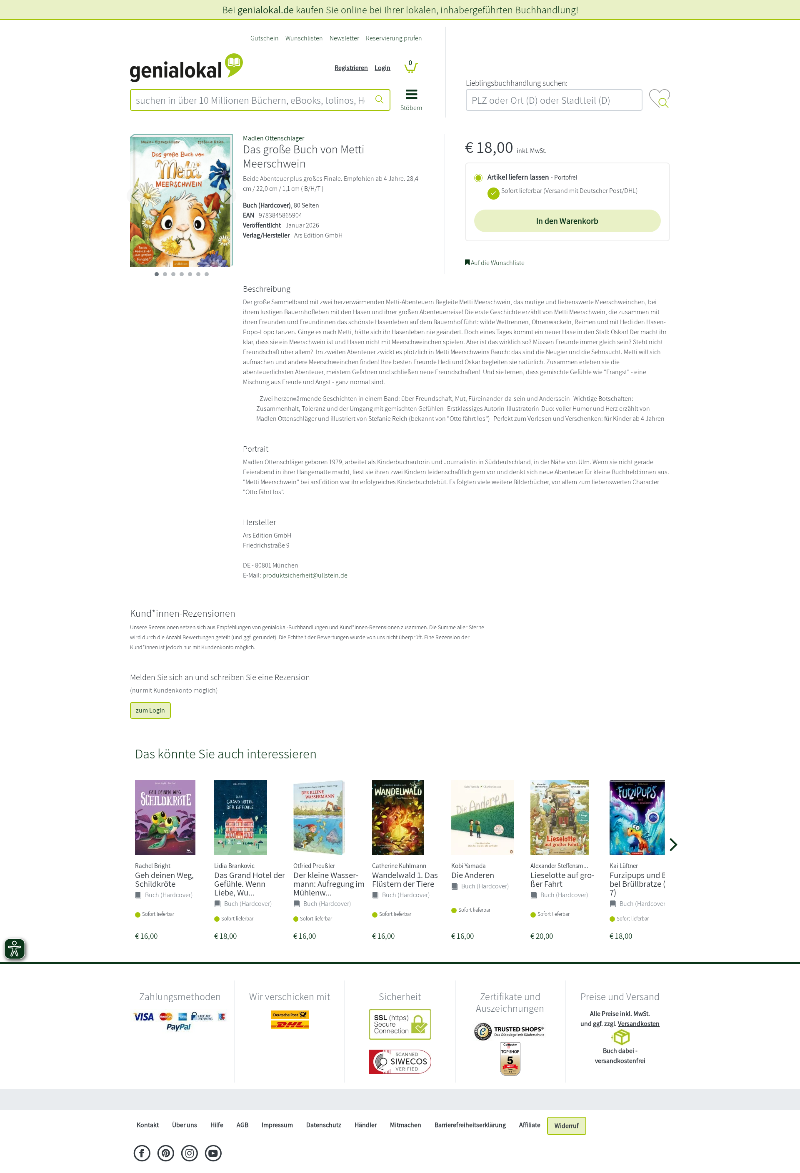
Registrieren (351, 67)
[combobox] (250, 100)
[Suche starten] (380, 100)
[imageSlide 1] (165, 274)
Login (382, 67)
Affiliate (529, 1124)
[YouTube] (213, 1154)
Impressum (277, 1124)
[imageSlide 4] (190, 274)
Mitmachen (405, 1124)
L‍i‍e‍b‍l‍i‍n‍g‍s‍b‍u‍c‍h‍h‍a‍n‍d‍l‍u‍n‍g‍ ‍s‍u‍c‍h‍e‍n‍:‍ (517, 83)
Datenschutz (323, 1124)
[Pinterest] (166, 1154)
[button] (411, 103)
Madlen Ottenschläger (273, 138)
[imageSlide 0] (157, 274)
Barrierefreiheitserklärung (470, 1124)
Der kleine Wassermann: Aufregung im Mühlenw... (329, 883)
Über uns (184, 1124)
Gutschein (264, 38)
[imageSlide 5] (198, 274)
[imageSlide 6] (207, 274)
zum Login (150, 710)
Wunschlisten (304, 38)
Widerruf (567, 1125)
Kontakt (148, 1124)
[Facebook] (142, 1154)
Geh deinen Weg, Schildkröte (164, 879)
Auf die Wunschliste (497, 262)
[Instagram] (189, 1154)
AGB (242, 1124)
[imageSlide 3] (182, 274)
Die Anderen (472, 874)
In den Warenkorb (567, 220)
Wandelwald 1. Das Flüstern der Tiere (405, 879)
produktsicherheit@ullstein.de (305, 575)
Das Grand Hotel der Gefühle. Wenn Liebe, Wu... (249, 883)
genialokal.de (266, 9)
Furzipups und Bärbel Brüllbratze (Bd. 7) (643, 883)
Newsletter (344, 38)
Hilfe (216, 1124)
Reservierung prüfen (394, 38)
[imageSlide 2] (173, 274)
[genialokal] (186, 67)
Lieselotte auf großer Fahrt (562, 879)
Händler (366, 1124)
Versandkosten (639, 1023)
